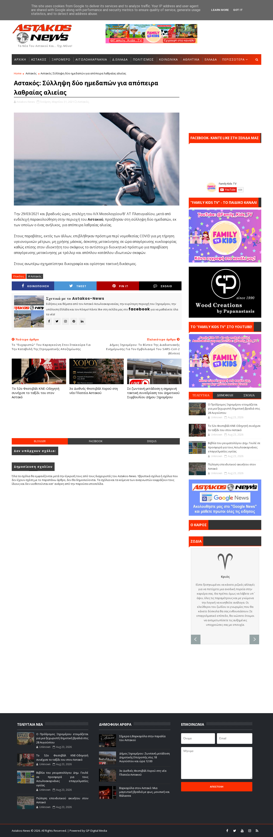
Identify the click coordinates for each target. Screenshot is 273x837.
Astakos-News (21, 831)
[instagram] (249, 830)
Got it (238, 10)
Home (18, 73)
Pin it (123, 286)
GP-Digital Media (182, 831)
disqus (151, 441)
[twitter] (234, 830)
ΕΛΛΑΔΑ (211, 59)
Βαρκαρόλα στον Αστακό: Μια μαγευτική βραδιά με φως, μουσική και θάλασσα (144, 792)
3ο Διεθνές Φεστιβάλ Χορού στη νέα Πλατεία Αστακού (93, 390)
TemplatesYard (139, 831)
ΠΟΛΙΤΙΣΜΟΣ (143, 59)
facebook (95, 441)
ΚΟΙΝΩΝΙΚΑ (168, 59)
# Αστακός (34, 276)
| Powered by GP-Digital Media (87, 831)
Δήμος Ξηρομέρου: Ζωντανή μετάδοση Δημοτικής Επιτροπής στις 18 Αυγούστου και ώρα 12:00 (144, 757)
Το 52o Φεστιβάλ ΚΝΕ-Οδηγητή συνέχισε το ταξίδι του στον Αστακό (35, 392)
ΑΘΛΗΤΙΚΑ (191, 59)
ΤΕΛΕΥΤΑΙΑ (200, 395)
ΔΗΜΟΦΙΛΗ (225, 395)
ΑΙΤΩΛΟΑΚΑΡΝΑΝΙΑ (91, 59)
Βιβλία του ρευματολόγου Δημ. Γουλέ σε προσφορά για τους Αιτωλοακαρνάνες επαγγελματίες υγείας (234, 447)
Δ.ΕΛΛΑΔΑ (120, 59)
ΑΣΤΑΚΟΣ (38, 59)
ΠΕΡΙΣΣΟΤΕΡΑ (233, 59)
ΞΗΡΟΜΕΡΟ (61, 59)
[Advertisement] (96, 423)
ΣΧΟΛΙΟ (166, 286)
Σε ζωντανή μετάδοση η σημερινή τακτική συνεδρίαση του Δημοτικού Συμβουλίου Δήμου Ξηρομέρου (153, 392)
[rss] (257, 830)
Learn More (220, 10)
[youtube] (242, 830)
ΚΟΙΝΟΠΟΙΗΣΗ (38, 286)
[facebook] (227, 830)
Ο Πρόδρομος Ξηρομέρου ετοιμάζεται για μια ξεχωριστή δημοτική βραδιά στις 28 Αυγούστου (234, 409)
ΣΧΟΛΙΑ (249, 395)
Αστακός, (83, 102)
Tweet (81, 286)
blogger (40, 441)
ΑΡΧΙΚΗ (20, 59)
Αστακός (31, 73)
